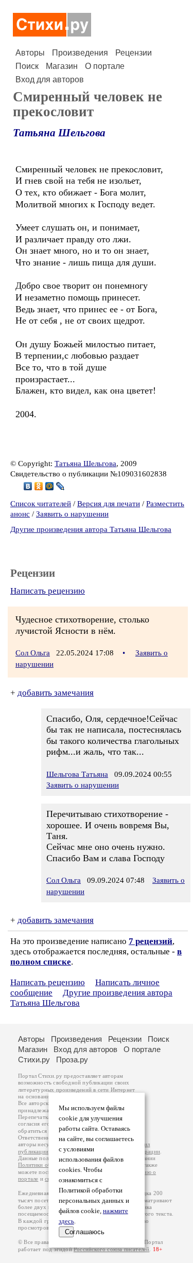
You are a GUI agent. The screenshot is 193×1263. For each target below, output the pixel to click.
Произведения (80, 52)
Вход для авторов (49, 79)
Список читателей (40, 504)
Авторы (30, 52)
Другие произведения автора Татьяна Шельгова (90, 529)
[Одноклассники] (38, 486)
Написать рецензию (47, 591)
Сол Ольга (32, 653)
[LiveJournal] (60, 486)
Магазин (62, 66)
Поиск (27, 66)
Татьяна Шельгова (59, 133)
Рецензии (133, 52)
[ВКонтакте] (28, 486)
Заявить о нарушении (72, 514)
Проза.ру (72, 1059)
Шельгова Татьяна (77, 774)
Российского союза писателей (111, 1249)
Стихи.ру (34, 1059)
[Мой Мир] (49, 486)
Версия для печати (108, 504)
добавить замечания (55, 693)
